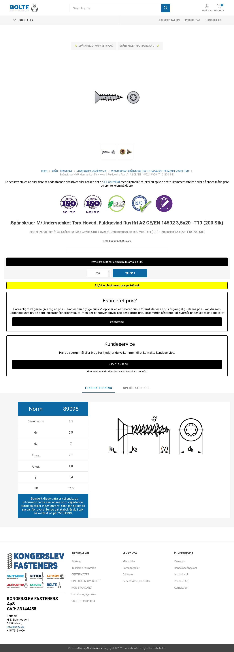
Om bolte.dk (181, 574)
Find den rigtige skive (84, 594)
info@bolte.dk (15, 627)
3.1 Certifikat (111, 182)
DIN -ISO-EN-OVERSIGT (85, 581)
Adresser (128, 574)
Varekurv (179, 561)
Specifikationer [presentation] (136, 388)
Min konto (207, 10)
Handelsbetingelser (185, 568)
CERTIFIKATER (80, 574)
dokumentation (169, 20)
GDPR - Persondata (83, 600)
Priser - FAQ (192, 20)
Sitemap (76, 561)
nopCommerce (91, 648)
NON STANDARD (81, 587)
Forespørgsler (131, 568)
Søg (165, 8)
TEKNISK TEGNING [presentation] (98, 388)
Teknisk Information (83, 568)
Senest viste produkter (136, 581)
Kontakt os (213, 20)
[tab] (98, 388)
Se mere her (117, 321)
